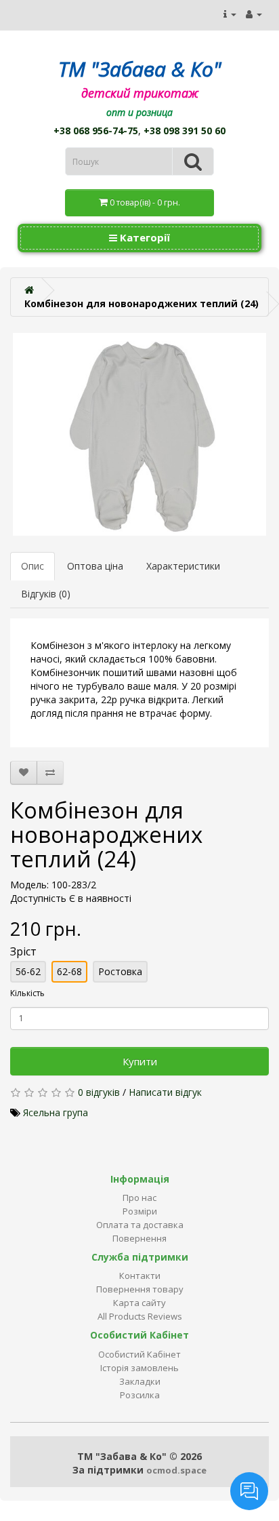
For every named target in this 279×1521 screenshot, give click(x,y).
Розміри (140, 1211)
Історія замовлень (139, 1368)
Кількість (27, 993)
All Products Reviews (140, 1316)
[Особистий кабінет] (254, 13)
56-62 (28, 971)
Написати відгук (165, 1092)
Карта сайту (139, 1303)
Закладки (139, 1381)
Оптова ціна (95, 565)
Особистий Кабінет (139, 1354)
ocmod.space (176, 1470)
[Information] (229, 13)
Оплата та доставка (140, 1225)
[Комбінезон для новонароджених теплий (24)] (139, 434)
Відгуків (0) (45, 593)
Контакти (139, 1275)
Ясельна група (55, 1112)
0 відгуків (99, 1092)
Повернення (139, 1238)
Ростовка (120, 971)
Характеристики (183, 565)
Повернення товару (140, 1289)
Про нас (139, 1197)
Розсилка (140, 1395)
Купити (140, 1061)
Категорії (143, 237)
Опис (32, 565)
